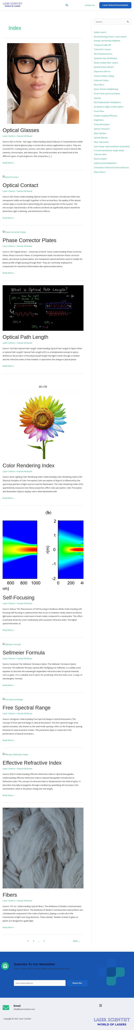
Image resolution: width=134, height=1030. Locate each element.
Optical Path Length (25, 337)
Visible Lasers (100, 32)
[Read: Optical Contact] (10, 177)
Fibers (10, 895)
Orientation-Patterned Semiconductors (111, 167)
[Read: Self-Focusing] (43, 550)
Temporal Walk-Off (102, 45)
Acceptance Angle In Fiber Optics (108, 106)
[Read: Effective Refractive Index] (15, 754)
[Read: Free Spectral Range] (13, 699)
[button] (67, 5)
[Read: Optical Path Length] (43, 307)
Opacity (97, 98)
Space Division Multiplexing (106, 89)
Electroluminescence (103, 53)
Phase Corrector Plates (29, 240)
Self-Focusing (18, 597)
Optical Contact (20, 185)
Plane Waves (99, 172)
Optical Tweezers (102, 128)
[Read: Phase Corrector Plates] (14, 232)
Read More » (8, 162)
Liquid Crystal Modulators (105, 163)
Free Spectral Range (27, 708)
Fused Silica (99, 111)
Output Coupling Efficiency (105, 115)
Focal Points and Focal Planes (107, 93)
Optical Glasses (21, 130)
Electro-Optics (100, 158)
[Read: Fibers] (43, 847)
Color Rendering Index (29, 465)
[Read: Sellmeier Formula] (12, 644)
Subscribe (77, 983)
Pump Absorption (102, 124)
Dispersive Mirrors (102, 71)
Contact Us (90, 5)
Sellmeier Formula (24, 652)
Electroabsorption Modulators (107, 102)
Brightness (99, 120)
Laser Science (9, 136)
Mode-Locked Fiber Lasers (106, 62)
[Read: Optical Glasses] (43, 83)
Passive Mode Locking (104, 76)
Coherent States (101, 80)
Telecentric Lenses (102, 49)
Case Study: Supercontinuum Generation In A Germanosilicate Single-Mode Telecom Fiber (112, 150)
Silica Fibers (99, 84)
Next (76, 941)
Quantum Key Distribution (105, 58)
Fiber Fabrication (101, 142)
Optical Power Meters (104, 67)
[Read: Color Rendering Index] (43, 418)
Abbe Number (100, 133)
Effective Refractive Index (32, 763)
